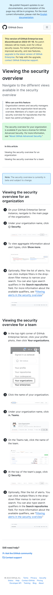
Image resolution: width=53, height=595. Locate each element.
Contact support (13, 557)
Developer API (15, 583)
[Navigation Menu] (47, 27)
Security (42, 578)
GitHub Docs (15, 27)
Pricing (40, 580)
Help (17, 580)
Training (27, 583)
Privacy (34, 578)
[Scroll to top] (46, 588)
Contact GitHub (28, 580)
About (41, 583)
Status (10, 580)
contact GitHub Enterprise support (21, 60)
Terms (25, 578)
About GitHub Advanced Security (26, 136)
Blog (34, 583)
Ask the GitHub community (18, 553)
